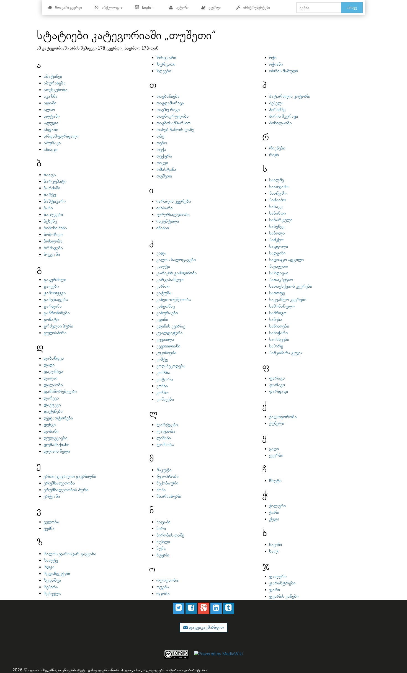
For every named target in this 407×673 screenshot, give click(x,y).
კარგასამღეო (170, 279)
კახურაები (167, 313)
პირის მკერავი (283, 116)
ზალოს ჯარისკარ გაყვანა (70, 553)
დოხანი (51, 431)
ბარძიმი (52, 188)
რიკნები (277, 148)
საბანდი (277, 213)
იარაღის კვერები (173, 201)
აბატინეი (53, 76)
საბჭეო (276, 240)
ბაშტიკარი (55, 201)
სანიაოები (279, 326)
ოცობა (163, 593)
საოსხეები (279, 339)
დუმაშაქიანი (56, 444)
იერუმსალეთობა (173, 214)
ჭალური (277, 506)
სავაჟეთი (278, 266)
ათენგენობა (56, 89)
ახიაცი (50, 149)
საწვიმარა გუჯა (285, 352)
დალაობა (53, 385)
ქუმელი (276, 423)
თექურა (164, 156)
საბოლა (277, 233)
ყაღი (274, 449)
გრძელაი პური (58, 326)
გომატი (51, 319)
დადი (49, 365)
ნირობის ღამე (170, 535)
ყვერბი (276, 455)
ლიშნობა (165, 444)
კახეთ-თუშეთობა (173, 299)
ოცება (162, 587)
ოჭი (272, 57)
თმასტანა (166, 169)
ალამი (50, 103)
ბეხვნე (50, 221)
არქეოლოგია (112, 8)
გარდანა (53, 306)
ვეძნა (49, 528)
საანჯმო (277, 193)
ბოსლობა (53, 241)
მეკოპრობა (167, 476)
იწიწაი (162, 228)
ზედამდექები (57, 573)
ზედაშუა (52, 580)
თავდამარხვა (170, 103)
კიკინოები (166, 352)
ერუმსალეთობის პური (66, 489)
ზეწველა (52, 593)
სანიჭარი (278, 333)
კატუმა (163, 293)
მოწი (161, 489)
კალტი (163, 266)
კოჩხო (162, 392)
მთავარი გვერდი (68, 8)
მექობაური (167, 483)
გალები (51, 286)
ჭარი (274, 512)
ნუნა (161, 548)
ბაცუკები (53, 214)
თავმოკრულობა (172, 116)
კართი (162, 286)
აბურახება (55, 83)
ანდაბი (51, 129)
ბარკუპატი (55, 181)
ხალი (274, 551)
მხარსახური (168, 496)
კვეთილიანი (168, 346)
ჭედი (274, 519)
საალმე (276, 180)
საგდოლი (278, 246)
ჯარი (274, 589)
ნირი (161, 528)
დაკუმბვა (53, 371)
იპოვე (352, 7)
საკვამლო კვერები (287, 299)
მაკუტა (163, 470)
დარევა (51, 398)
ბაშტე (50, 194)
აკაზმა (51, 96)
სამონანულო (282, 306)
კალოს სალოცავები (176, 259)
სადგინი (277, 253)
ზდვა (49, 567)
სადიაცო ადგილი (286, 259)
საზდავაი (278, 273)
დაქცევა (52, 405)
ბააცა (50, 174)
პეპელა (276, 103)
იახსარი (164, 208)
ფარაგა (277, 378)
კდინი (162, 319)
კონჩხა (163, 372)
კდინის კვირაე (170, 326)
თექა (161, 149)
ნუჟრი (162, 555)
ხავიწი (275, 544)
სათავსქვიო (281, 279)
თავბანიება (168, 96)
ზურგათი (165, 64)
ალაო (49, 109)
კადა (161, 253)
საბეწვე (276, 226)
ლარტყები (167, 424)
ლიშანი (163, 438)
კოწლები (165, 399)
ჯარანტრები (282, 583)
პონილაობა (280, 123)
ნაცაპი (163, 522)
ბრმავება (53, 248)
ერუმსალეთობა (59, 483)
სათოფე (277, 293)
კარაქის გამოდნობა (176, 273)
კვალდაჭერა (169, 333)
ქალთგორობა (283, 416)
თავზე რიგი (168, 109)
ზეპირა (51, 587)
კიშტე (162, 359)
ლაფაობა (166, 431)
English (147, 8)
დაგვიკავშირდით (206, 627)
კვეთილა (165, 339)
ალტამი (52, 116)
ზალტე (51, 560)
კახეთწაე (165, 306)
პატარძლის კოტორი (289, 96)
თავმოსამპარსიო (173, 123)
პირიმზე (277, 109)
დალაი (50, 378)
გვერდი (214, 8)
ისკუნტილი (167, 221)
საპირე (276, 346)
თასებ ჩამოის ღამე (175, 129)
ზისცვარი (166, 57)
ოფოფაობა (167, 580)
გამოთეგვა (55, 293)
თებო (161, 143)
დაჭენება (53, 411)
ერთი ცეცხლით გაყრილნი (70, 476)
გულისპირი (55, 333)
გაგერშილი (55, 279)
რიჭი (274, 155)
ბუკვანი (52, 254)
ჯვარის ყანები (283, 596)
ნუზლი (163, 542)
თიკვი (162, 163)
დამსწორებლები (60, 391)
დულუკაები (55, 438)
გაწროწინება (57, 313)
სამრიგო (277, 313)
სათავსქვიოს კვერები (290, 286)
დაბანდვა (54, 358)
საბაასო (277, 200)
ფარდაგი (278, 391)
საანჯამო (278, 186)
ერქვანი (52, 496)
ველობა (51, 522)
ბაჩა (48, 208)
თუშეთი (164, 176)
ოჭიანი (276, 64)
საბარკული (280, 220)
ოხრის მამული (283, 71)
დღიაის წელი (57, 451)
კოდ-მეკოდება (171, 366)
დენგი (50, 424)
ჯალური (278, 576)
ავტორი (182, 8)
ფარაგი (277, 385)
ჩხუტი (275, 480)
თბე (160, 136)
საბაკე (275, 206)
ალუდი (51, 123)
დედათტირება (58, 418)
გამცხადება (56, 299)
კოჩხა (162, 386)
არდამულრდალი (61, 136)
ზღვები (163, 71)
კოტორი (164, 379)
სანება (275, 319)
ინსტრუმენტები (256, 8)
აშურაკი (52, 143)
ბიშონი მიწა (55, 228)
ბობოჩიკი (53, 234)
